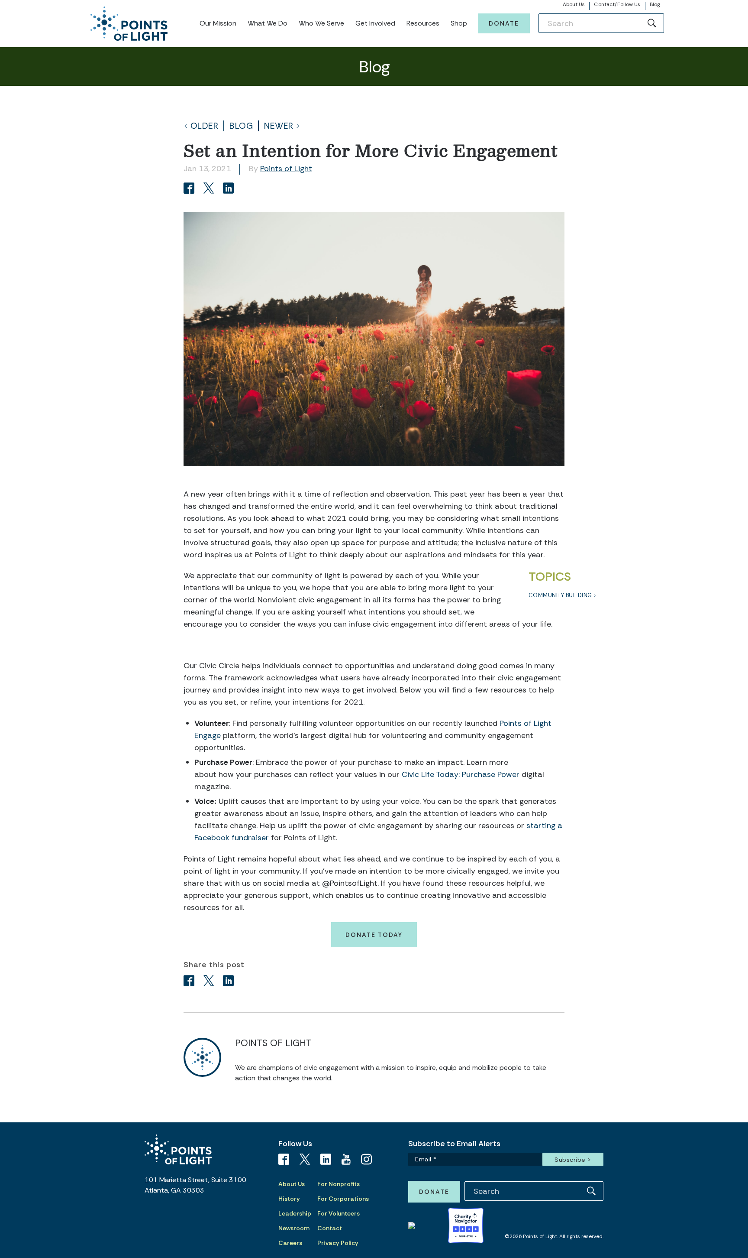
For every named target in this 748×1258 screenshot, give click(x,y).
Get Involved (375, 23)
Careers (290, 1243)
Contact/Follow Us (617, 4)
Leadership (294, 1213)
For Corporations (343, 1199)
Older (204, 125)
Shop (459, 23)
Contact (329, 1228)
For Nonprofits (338, 1184)
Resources (422, 23)
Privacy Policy (337, 1243)
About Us (574, 4)
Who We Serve (321, 23)
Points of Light (286, 168)
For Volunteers (338, 1213)
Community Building (560, 595)
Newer (278, 125)
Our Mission (218, 23)
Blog (655, 4)
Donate (504, 23)
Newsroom (294, 1228)
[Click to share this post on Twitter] (210, 189)
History (289, 1199)
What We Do (267, 23)
